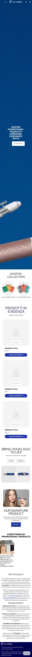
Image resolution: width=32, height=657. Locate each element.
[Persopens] (16, 2)
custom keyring (11, 597)
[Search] (6, 2)
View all (11, 461)
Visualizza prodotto (16, 355)
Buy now (16, 524)
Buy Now (20, 461)
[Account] (26, 2)
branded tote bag (8, 598)
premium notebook (15, 595)
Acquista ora (18, 143)
